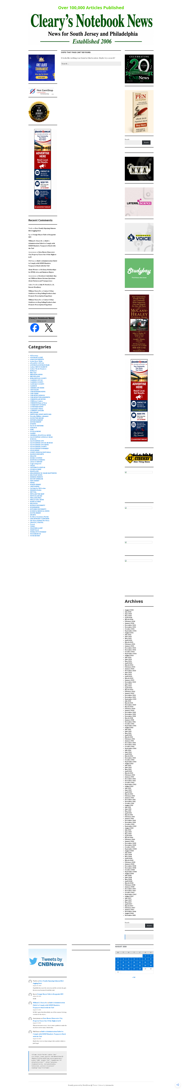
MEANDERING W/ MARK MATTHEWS (43, 473)
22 (145, 965)
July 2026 (128, 612)
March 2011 (129, 815)
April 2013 (128, 771)
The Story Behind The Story (39, 520)
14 (140, 962)
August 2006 (129, 913)
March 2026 (129, 619)
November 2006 (130, 911)
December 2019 (130, 712)
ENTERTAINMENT (36, 420)
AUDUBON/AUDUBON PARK (40, 365)
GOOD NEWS (34, 450)
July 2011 (128, 807)
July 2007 (128, 898)
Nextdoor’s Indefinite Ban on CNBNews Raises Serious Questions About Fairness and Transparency (42, 278)
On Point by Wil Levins (38, 488)
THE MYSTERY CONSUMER (39, 519)
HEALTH (33, 456)
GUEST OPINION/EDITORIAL (40, 452)
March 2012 (129, 794)
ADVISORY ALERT (36, 357)
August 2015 (129, 727)
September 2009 (131, 849)
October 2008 (130, 870)
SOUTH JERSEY (35, 513)
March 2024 (129, 665)
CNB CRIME (34, 393)
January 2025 (129, 646)
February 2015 (130, 739)
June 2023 (128, 673)
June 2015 (128, 731)
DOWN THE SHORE (37, 418)
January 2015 (129, 741)
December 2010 (130, 820)
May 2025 (128, 638)
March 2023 (129, 678)
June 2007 (128, 900)
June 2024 (128, 659)
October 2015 (129, 724)
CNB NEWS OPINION (37, 395)
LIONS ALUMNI (35, 469)
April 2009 (128, 858)
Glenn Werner (33, 270)
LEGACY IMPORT (36, 462)
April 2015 (128, 735)
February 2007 (130, 908)
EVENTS (33, 424)
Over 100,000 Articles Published (91, 7)
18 (123, 965)
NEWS (32, 483)
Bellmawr (33, 371)
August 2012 (129, 786)
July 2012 (128, 788)
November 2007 (130, 891)
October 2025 (129, 629)
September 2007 (130, 894)
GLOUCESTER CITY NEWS (39, 445)
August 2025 (129, 633)
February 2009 (130, 862)
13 (134, 962)
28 (140, 969)
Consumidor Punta (36, 409)
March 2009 (129, 860)
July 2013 (128, 765)
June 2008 (128, 877)
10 (118, 962)
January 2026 (129, 623)
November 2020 (130, 705)
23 (151, 965)
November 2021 (130, 697)
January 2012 (129, 798)
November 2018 (130, 716)
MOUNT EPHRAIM (36, 479)
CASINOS (33, 386)
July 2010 (128, 830)
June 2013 (128, 767)
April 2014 (128, 754)
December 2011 (130, 800)
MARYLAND (34, 471)
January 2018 (129, 720)
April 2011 (128, 813)
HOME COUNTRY (36, 458)
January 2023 (129, 680)
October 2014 (129, 746)
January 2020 (129, 710)
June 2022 (128, 684)
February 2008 (130, 885)
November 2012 (130, 781)
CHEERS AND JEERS (37, 388)
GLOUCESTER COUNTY (38, 447)
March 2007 (129, 906)
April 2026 (128, 618)
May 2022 (128, 686)
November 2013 (130, 758)
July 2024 (128, 657)
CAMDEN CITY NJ (36, 380)
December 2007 (130, 889)
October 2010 (129, 824)
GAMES (32, 433)
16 (151, 962)
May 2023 (128, 674)
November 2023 (130, 671)
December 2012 (130, 779)
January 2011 (129, 819)
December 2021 (130, 695)
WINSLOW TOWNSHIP (38, 532)
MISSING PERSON (36, 477)
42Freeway (34, 356)
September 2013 (130, 762)
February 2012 (130, 796)
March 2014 (129, 756)
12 (128, 962)
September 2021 (130, 699)
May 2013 (128, 769)
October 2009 (130, 847)
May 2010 (128, 834)
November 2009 (130, 845)
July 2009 (128, 853)
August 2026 (129, 610)
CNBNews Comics (36, 401)
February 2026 (130, 621)
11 (123, 962)
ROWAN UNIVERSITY (37, 505)
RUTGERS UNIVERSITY (38, 509)
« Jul (133, 977)
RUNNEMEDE (34, 507)
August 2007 (129, 896)
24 (118, 969)
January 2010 (129, 841)
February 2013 (130, 775)
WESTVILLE (34, 530)
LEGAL (32, 465)
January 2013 (129, 777)
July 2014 (128, 750)
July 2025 (128, 635)
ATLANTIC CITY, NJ (37, 363)
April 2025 (128, 640)
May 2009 (128, 856)
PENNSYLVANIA (35, 490)
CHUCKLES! (34, 390)
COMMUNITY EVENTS (38, 405)
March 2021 (129, 703)
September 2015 (130, 726)
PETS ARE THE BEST (37, 494)
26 (128, 969)
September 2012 (130, 784)
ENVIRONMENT (35, 422)
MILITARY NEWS (36, 475)
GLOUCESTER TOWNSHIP (39, 448)
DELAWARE (34, 412)
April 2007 (128, 904)
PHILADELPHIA (35, 498)
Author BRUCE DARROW (38, 367)
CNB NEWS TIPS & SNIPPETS (40, 397)
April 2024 (128, 663)
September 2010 (130, 826)
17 (118, 965)
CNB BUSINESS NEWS (37, 392)
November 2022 (130, 682)
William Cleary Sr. (34, 291)
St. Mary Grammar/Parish (39, 517)
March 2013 (129, 773)
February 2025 (130, 644)
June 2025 (128, 636)
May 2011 (128, 811)
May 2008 (128, 879)
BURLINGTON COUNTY (38, 378)
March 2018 (129, 718)
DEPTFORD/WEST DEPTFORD (40, 414)
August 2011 (129, 805)
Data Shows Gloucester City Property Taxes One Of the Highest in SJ (42, 254)
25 (123, 969)
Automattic (110, 1085)
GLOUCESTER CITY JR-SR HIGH (41, 443)
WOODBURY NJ (35, 534)
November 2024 (130, 650)
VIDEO (32, 526)
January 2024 (129, 669)
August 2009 (129, 851)
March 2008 (129, 883)
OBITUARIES (34, 486)
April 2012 (128, 792)
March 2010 (129, 837)
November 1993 (130, 915)
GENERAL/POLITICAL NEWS (40, 435)
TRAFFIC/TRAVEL (36, 522)
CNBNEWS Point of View (38, 403)
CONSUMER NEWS (36, 407)
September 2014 (130, 748)
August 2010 (129, 828)
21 (140, 965)
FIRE (32, 429)
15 (145, 962)
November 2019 (130, 714)
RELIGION (33, 503)
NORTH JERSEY (35, 484)
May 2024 (128, 661)
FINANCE (33, 428)
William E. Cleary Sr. (35, 241)
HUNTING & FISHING (37, 460)
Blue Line (33, 373)
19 (128, 965)
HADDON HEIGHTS (37, 454)
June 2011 (128, 809)
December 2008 (130, 866)
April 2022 (128, 688)
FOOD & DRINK (35, 431)
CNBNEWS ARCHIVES (38, 399)
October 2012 (129, 782)
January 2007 (129, 910)
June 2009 (128, 855)
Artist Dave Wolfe (36, 361)
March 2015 (129, 737)
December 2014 (130, 743)
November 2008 (130, 868)
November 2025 (130, 627)
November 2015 (130, 722)
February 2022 (130, 691)
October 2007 (129, 892)
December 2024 (130, 648)
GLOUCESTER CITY (37, 441)
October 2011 (129, 803)
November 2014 (130, 745)
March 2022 (129, 690)
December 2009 (130, 843)
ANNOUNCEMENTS (37, 359)
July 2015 (128, 729)
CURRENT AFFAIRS (37, 410)
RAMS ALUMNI (35, 502)
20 (134, 965)
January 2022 (129, 693)
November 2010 (130, 822)
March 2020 (129, 707)
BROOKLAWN (35, 376)
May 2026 (128, 616)
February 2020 (130, 709)
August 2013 (129, 764)
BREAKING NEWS (36, 374)
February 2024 (130, 667)
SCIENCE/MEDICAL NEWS (39, 511)
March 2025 (129, 642)
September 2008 (131, 872)
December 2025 (130, 625)
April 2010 (128, 836)
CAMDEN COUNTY (36, 382)
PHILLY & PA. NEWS (37, 500)
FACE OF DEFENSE (36, 426)
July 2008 (128, 875)
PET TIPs (33, 492)
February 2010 (130, 839)
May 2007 (128, 902)
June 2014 (128, 752)
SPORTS (33, 515)
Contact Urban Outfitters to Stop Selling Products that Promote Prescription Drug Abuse (42, 293)
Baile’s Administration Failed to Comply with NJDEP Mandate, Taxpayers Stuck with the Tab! (42, 263)
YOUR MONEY (35, 536)
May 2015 (128, 733)
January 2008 (129, 887)
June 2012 (128, 790)
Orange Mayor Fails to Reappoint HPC (50, 994)
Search (127, 139)
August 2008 (129, 874)
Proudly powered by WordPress (79, 1085)
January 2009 (129, 864)
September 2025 (130, 631)
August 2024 (129, 655)
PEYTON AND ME (36, 496)
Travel (32, 524)
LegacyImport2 (35, 464)
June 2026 (128, 614)
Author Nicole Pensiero (38, 369)
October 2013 (129, 760)
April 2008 (128, 881)
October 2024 (129, 652)
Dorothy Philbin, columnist (39, 416)
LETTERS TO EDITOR (37, 467)
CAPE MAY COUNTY (37, 384)
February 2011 (130, 817)
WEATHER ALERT (36, 528)
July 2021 (128, 701)
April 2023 (128, 676)
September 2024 (130, 654)
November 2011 (130, 801)
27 (134, 969)
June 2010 (128, 832)
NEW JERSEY (34, 481)
